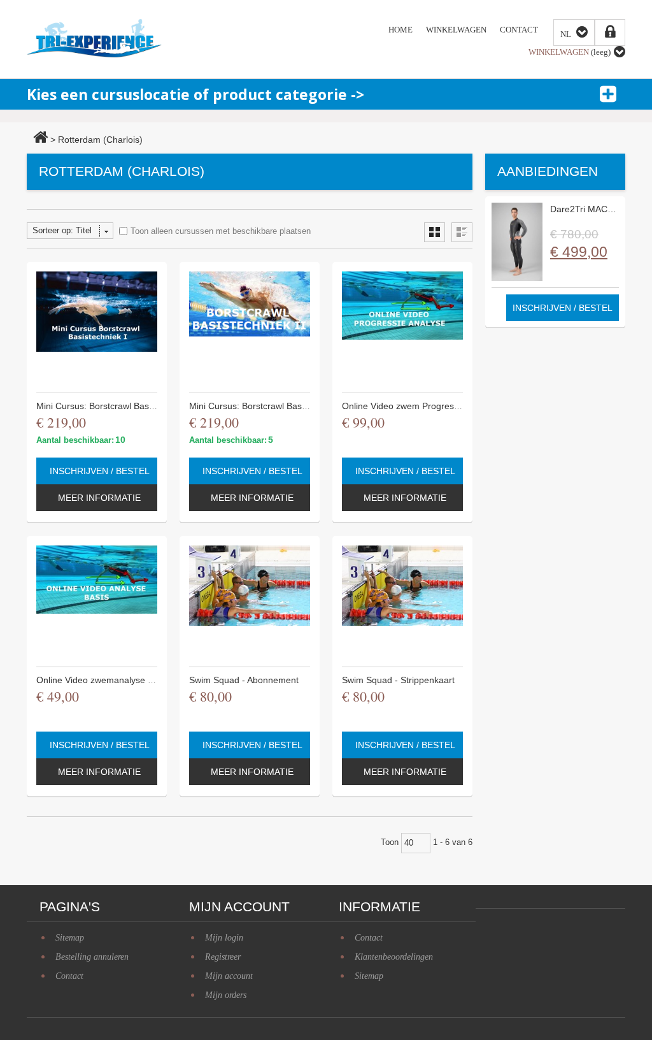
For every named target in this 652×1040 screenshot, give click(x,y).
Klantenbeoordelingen (394, 957)
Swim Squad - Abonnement (244, 680)
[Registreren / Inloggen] (610, 32)
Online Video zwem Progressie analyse (420, 406)
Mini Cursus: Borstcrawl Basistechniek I (115, 406)
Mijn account (229, 976)
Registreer (223, 957)
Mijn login (224, 937)
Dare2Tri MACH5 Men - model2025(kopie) (583, 209)
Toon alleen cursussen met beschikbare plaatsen (221, 231)
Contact (369, 937)
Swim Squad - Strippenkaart (398, 680)
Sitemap (369, 976)
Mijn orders (225, 995)
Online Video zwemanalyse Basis (102, 680)
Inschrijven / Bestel (100, 471)
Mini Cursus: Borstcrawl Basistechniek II (269, 406)
